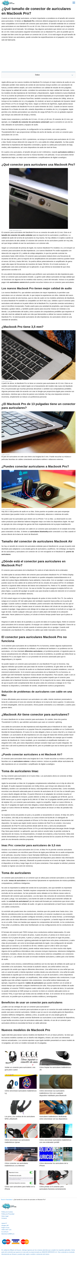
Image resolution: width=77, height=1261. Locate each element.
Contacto (4, 1218)
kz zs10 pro (5, 1231)
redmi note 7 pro (6, 1229)
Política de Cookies (7, 1212)
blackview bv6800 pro (8, 1234)
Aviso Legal (5, 1216)
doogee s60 (5, 1225)
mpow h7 (4, 1223)
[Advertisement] (38, 56)
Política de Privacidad (8, 1214)
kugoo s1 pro (5, 1227)
